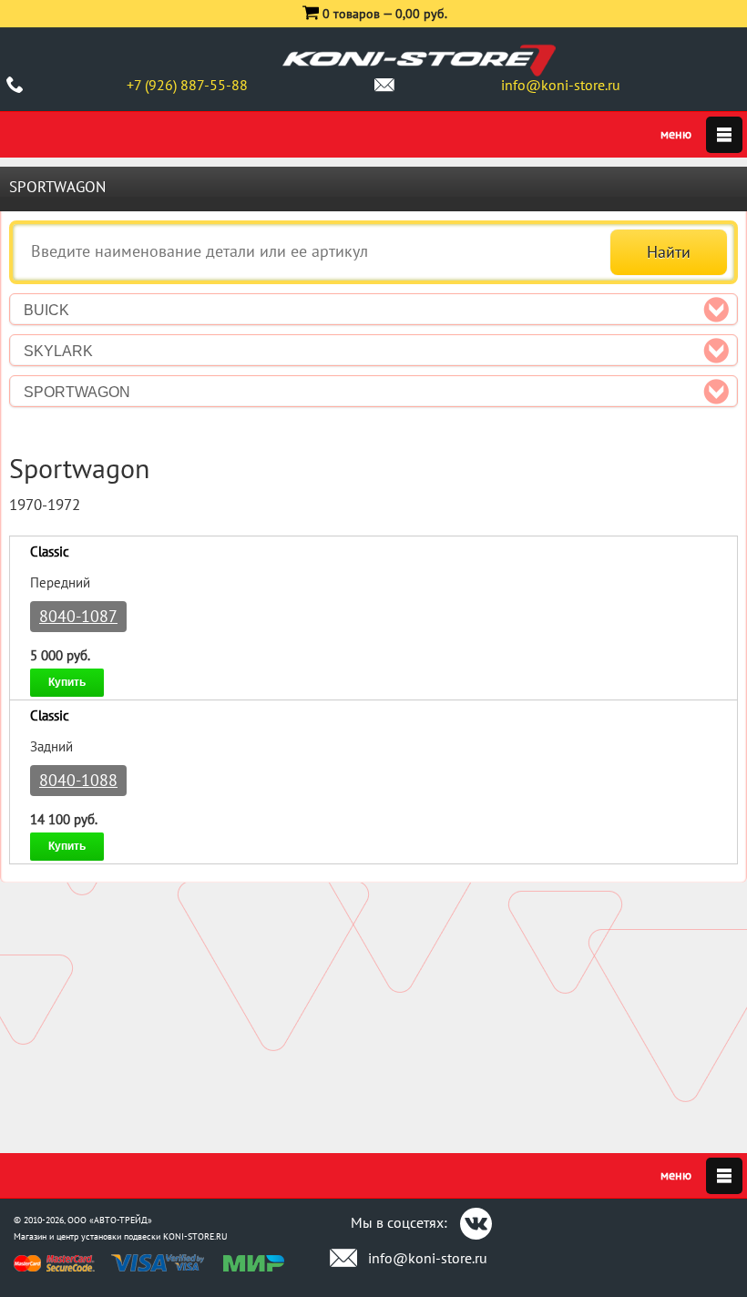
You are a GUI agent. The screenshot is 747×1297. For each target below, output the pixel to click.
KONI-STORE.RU (195, 1236)
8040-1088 (78, 780)
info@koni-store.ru (560, 85)
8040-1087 (78, 616)
